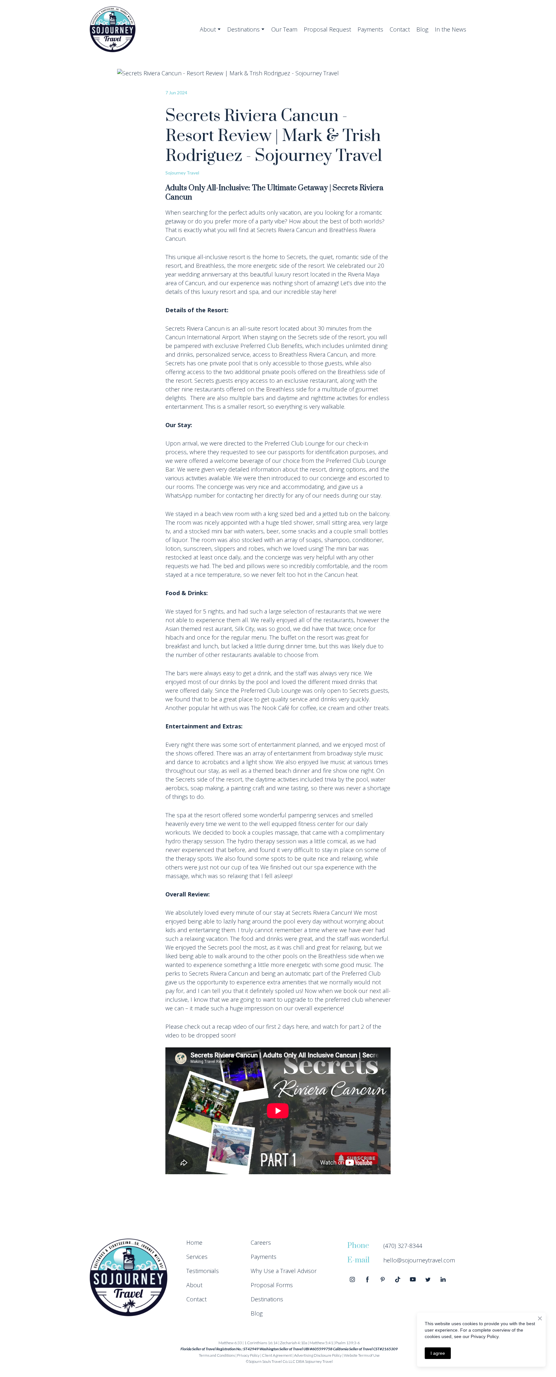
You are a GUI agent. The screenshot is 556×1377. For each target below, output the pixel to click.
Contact (400, 29)
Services (197, 1256)
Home (194, 1242)
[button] (352, 1279)
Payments (370, 29)
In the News (450, 29)
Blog (422, 29)
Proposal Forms (272, 1285)
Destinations (243, 29)
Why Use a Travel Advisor (284, 1271)
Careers (261, 1242)
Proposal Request (327, 29)
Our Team (284, 29)
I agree (438, 1353)
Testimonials (202, 1271)
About (208, 29)
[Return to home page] (112, 29)
